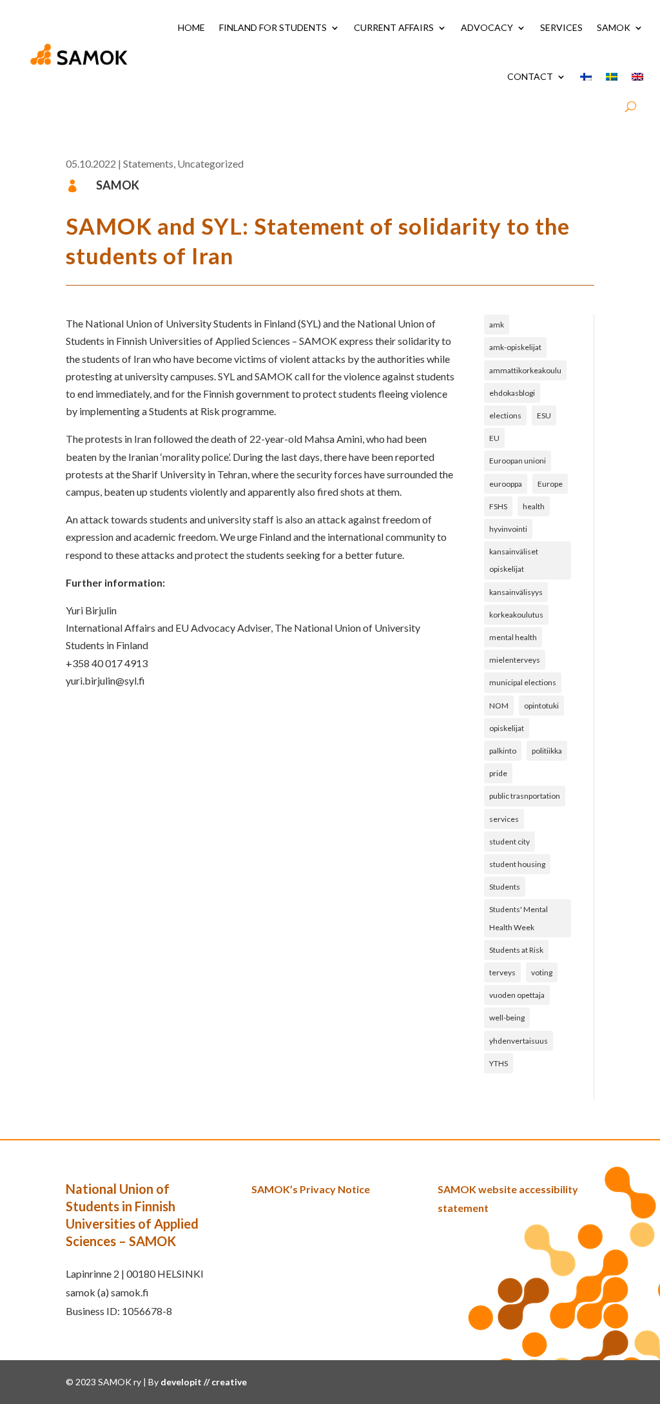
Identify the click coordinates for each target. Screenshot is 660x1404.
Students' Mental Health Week (518, 917)
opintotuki (541, 705)
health (534, 506)
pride (498, 773)
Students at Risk (516, 950)
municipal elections (522, 682)
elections (505, 415)
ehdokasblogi (512, 393)
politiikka (547, 751)
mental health (513, 637)
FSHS (498, 506)
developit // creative (203, 1381)
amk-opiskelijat (515, 347)
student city (509, 841)
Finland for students (273, 27)
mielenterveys (514, 660)
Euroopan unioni (517, 460)
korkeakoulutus (516, 614)
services (504, 819)
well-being (507, 1017)
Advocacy (487, 27)
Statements (148, 163)
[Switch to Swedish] (611, 76)
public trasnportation (524, 796)
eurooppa (505, 484)
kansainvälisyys (516, 592)
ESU (544, 415)
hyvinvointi (508, 529)
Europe (550, 484)
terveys (502, 972)
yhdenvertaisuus (518, 1041)
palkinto (502, 751)
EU (494, 438)
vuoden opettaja (517, 995)
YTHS (498, 1063)
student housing (517, 864)
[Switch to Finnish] (586, 76)
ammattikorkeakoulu (525, 370)
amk (496, 324)
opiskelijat (506, 728)
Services (561, 27)
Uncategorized (210, 163)
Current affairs (394, 27)
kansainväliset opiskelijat (513, 560)
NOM (499, 705)
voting (541, 972)
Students (504, 887)
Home (191, 27)
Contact (530, 76)
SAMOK (613, 27)
